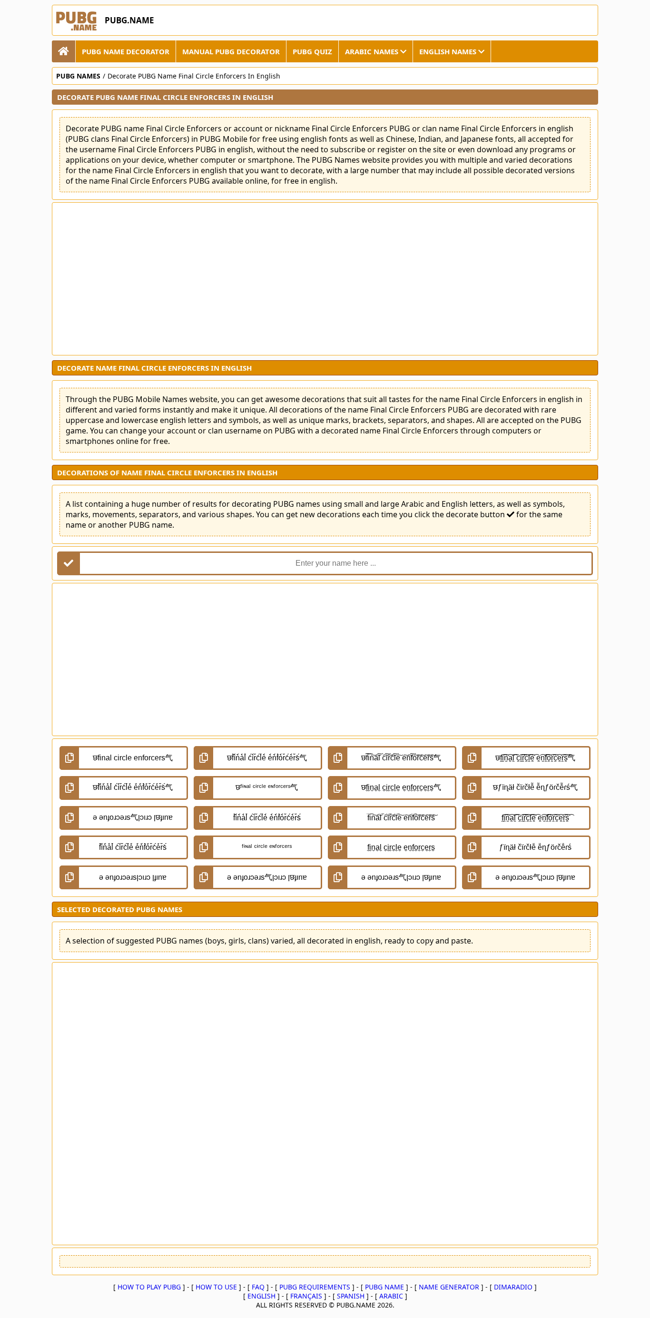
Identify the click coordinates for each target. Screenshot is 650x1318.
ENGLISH (261, 1295)
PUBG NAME (384, 1286)
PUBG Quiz (312, 51)
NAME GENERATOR (449, 1286)
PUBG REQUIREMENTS (314, 1286)
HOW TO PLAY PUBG (149, 1286)
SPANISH (350, 1295)
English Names (448, 51)
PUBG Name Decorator (125, 51)
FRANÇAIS (306, 1295)
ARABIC (391, 1295)
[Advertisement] (325, 278)
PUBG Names (78, 75)
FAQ (258, 1286)
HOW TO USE (216, 1286)
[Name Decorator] (64, 51)
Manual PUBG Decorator (231, 51)
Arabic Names (372, 51)
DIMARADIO (513, 1286)
